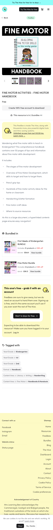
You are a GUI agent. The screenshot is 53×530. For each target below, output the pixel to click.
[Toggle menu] (48, 9)
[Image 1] (15, 81)
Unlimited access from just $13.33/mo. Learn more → (28, 134)
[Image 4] (38, 81)
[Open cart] (42, 9)
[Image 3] (30, 81)
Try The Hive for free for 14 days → (26, 2)
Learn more (29, 521)
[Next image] (48, 81)
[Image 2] (22, 81)
